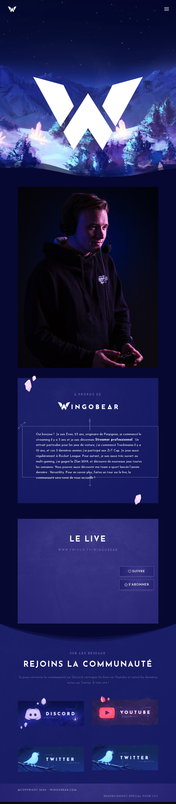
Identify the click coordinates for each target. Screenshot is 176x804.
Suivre (138, 571)
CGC (155, 796)
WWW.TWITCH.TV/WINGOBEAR (88, 550)
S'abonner (139, 584)
